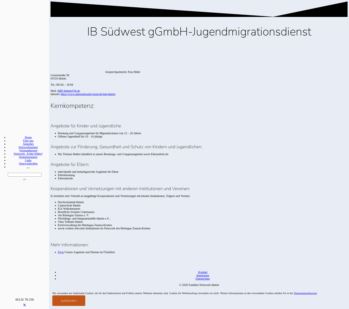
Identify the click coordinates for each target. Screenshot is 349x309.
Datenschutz (203, 278)
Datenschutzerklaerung (305, 293)
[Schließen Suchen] (24, 179)
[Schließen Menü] (28, 167)
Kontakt (202, 272)
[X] (24, 305)
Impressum (202, 275)
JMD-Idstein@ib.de (68, 90)
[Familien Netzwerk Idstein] (93, 300)
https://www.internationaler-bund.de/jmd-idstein (88, 94)
